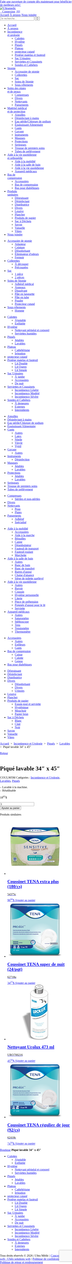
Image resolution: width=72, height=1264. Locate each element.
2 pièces (19, 277)
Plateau (19, 48)
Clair (17, 724)
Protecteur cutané (25, 304)
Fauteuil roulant (24, 551)
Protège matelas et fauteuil (30, 55)
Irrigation (20, 353)
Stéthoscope (22, 621)
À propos (15, 14)
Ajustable (20, 320)
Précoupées (21, 267)
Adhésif (19, 519)
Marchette (20, 555)
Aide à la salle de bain (27, 164)
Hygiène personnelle (27, 595)
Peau (17, 509)
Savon (18, 224)
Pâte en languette (25, 294)
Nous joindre (29, 14)
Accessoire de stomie (27, 71)
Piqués (19, 45)
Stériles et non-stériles (27, 499)
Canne (18, 541)
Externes (20, 406)
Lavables (20, 343)
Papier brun (21, 714)
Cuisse (19, 654)
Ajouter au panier (10, 808)
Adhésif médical (24, 284)
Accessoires (22, 181)
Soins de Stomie (24, 81)
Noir (17, 727)
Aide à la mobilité (25, 161)
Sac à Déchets (23, 221)
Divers (19, 98)
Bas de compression (14, 176)
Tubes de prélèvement (27, 151)
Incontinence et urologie (14, 33)
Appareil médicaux (26, 171)
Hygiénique (21, 707)
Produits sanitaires (12, 193)
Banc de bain (22, 565)
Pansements (21, 104)
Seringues (20, 144)
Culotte (19, 657)
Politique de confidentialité (48, 1258)
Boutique (5, 1150)
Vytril (18, 446)
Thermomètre (22, 631)
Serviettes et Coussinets (28, 61)
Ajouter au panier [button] (25, 900)
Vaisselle (20, 227)
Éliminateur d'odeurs (27, 254)
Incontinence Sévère (26, 396)
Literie (18, 598)
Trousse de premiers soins (30, 148)
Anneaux (20, 287)
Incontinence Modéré (27, 393)
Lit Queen (21, 366)
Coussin (19, 591)
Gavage (19, 131)
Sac (17, 78)
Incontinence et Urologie (28, 743)
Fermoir (19, 257)
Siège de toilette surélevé (29, 578)
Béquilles (20, 538)
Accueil (4, 14)
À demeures (22, 403)
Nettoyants (21, 101)
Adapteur (20, 244)
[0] (18, 11)
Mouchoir (20, 710)
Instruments (21, 134)
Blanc (18, 720)
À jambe (20, 376)
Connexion (7, 11)
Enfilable (20, 323)
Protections (21, 141)
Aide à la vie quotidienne (29, 168)
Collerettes (21, 74)
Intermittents (22, 410)
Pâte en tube (22, 297)
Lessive (19, 211)
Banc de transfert (25, 568)
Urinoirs (19, 690)
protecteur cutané (25, 51)
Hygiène (20, 41)
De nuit (19, 383)
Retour (4, 753)
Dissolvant (21, 290)
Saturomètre (22, 618)
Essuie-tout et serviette (28, 704)
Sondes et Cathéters (26, 64)
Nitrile (18, 439)
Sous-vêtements (24, 84)
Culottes (19, 38)
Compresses (22, 94)
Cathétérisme (22, 350)
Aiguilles (20, 114)
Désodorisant (22, 250)
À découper (21, 264)
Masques (20, 138)
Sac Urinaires (22, 58)
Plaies (18, 512)
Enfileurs (20, 644)
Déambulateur (23, 545)
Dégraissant (21, 197)
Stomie (11, 68)
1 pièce (19, 274)
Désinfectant (22, 201)
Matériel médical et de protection (17, 110)
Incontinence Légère (27, 390)
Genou (19, 661)
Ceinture (20, 247)
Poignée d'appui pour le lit (30, 605)
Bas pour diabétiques (27, 188)
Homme (19, 310)
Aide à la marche (25, 535)
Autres (19, 432)
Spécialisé (20, 522)
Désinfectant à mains (27, 118)
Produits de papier (25, 217)
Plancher (20, 214)
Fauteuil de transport (27, 548)
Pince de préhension (26, 601)
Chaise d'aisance (24, 575)
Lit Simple (21, 370)
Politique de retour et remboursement (21, 1262)
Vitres (18, 231)
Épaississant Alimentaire (29, 124)
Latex (18, 436)
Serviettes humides (26, 333)
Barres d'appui (23, 571)
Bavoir (19, 588)
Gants (18, 128)
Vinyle (19, 442)
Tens (17, 625)
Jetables (19, 340)
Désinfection (22, 459)
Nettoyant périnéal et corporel (32, 330)
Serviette (20, 608)
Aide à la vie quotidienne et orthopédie (22, 156)
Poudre (19, 300)
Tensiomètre (22, 628)
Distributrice (22, 204)
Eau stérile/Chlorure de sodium (33, 121)
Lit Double (21, 363)
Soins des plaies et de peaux (16, 90)
